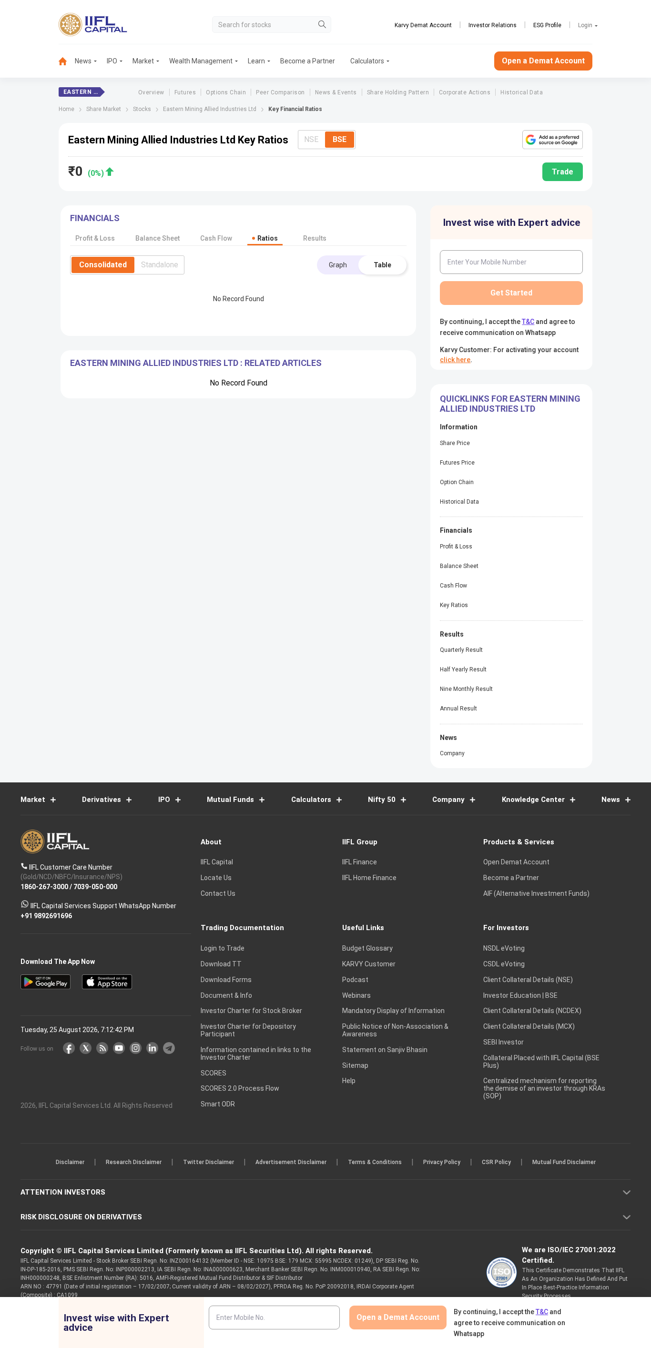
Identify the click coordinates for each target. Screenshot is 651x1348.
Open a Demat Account (258, 706)
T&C (275, 736)
